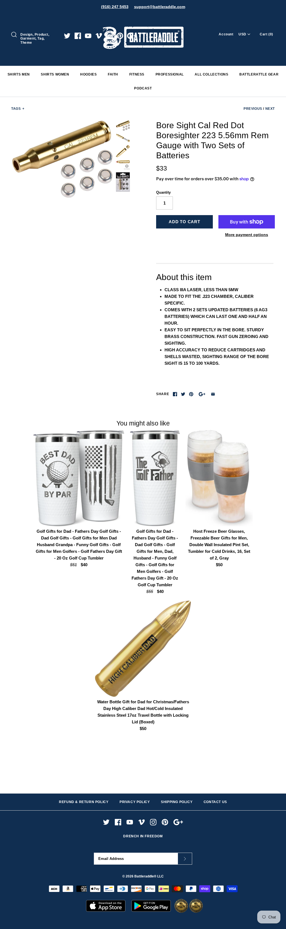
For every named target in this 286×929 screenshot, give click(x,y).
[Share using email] (213, 394)
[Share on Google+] (202, 394)
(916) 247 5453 (114, 6)
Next (270, 109)
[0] (62, 159)
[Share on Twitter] (183, 394)
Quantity (163, 192)
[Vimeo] (99, 36)
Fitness (136, 74)
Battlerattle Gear (258, 74)
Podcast (143, 88)
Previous (253, 109)
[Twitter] (67, 36)
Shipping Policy (176, 802)
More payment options (246, 234)
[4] (123, 182)
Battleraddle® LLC (149, 876)
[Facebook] (78, 36)
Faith (113, 74)
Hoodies (88, 74)
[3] (123, 164)
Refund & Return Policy (83, 802)
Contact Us (215, 802)
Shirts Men (19, 74)
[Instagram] (109, 36)
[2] (123, 151)
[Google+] (132, 36)
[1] (123, 138)
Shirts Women (55, 74)
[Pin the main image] (191, 394)
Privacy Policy (135, 802)
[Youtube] (88, 36)
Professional (170, 74)
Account (226, 34)
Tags (18, 109)
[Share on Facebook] (175, 394)
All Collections (211, 74)
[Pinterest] (120, 36)
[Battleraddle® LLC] (143, 18)
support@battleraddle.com (159, 6)
